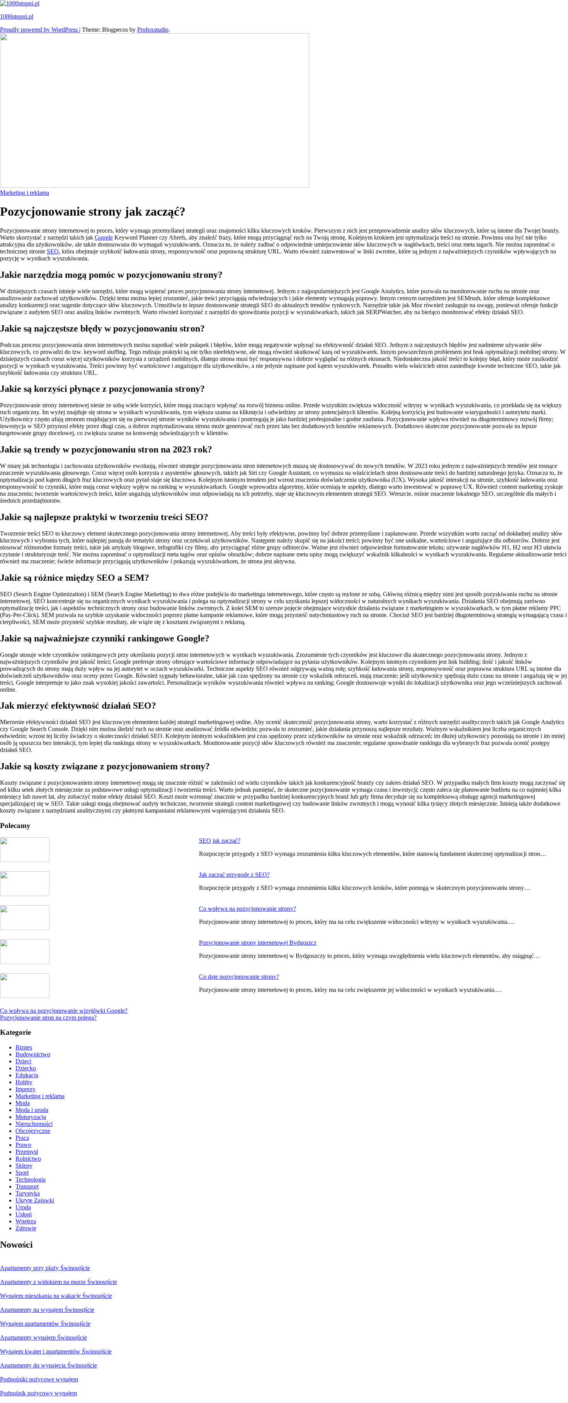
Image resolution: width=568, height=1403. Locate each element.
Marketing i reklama (24, 192)
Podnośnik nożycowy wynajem (38, 1393)
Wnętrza (25, 1221)
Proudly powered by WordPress (39, 29)
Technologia (30, 1179)
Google (104, 237)
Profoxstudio (152, 29)
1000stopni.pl (16, 16)
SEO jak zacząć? (219, 840)
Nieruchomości (34, 1124)
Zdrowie (25, 1228)
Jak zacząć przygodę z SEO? (234, 874)
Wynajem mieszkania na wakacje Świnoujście (56, 1295)
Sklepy (23, 1165)
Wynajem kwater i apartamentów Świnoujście (56, 1351)
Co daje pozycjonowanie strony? (239, 976)
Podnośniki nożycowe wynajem (39, 1379)
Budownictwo (32, 1054)
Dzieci (23, 1061)
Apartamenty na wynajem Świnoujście (47, 1309)
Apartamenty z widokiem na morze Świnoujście (58, 1282)
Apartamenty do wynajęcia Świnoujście (48, 1365)
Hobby (23, 1082)
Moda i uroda (31, 1110)
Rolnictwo (28, 1158)
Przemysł (26, 1151)
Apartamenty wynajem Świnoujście (43, 1337)
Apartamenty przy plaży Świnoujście (45, 1268)
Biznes (23, 1047)
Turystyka (27, 1193)
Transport (27, 1186)
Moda (22, 1103)
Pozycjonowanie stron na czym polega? (48, 1017)
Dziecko (25, 1068)
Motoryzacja (30, 1117)
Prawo (23, 1144)
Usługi (23, 1214)
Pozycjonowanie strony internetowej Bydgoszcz (257, 942)
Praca (22, 1137)
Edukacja (26, 1075)
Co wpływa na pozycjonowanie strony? (247, 908)
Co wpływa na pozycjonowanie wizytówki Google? (64, 1010)
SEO (53, 251)
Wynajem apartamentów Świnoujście (45, 1323)
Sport (22, 1172)
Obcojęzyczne (32, 1131)
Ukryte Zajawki (34, 1200)
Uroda (23, 1207)
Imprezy (25, 1089)
